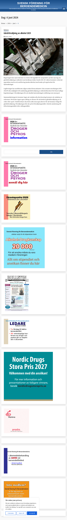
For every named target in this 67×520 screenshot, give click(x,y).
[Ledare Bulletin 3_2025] (24, 268)
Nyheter (6, 30)
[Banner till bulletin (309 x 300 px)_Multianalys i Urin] (16, 432)
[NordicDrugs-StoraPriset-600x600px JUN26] (28, 400)
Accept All (32, 513)
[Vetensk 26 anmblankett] (17, 186)
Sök (51, 152)
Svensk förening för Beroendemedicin (33, 5)
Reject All (21, 513)
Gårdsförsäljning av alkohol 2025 (17, 33)
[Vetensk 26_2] (17, 142)
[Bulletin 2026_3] (16, 310)
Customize (11, 513)
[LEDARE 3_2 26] (17, 344)
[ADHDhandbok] (17, 473)
